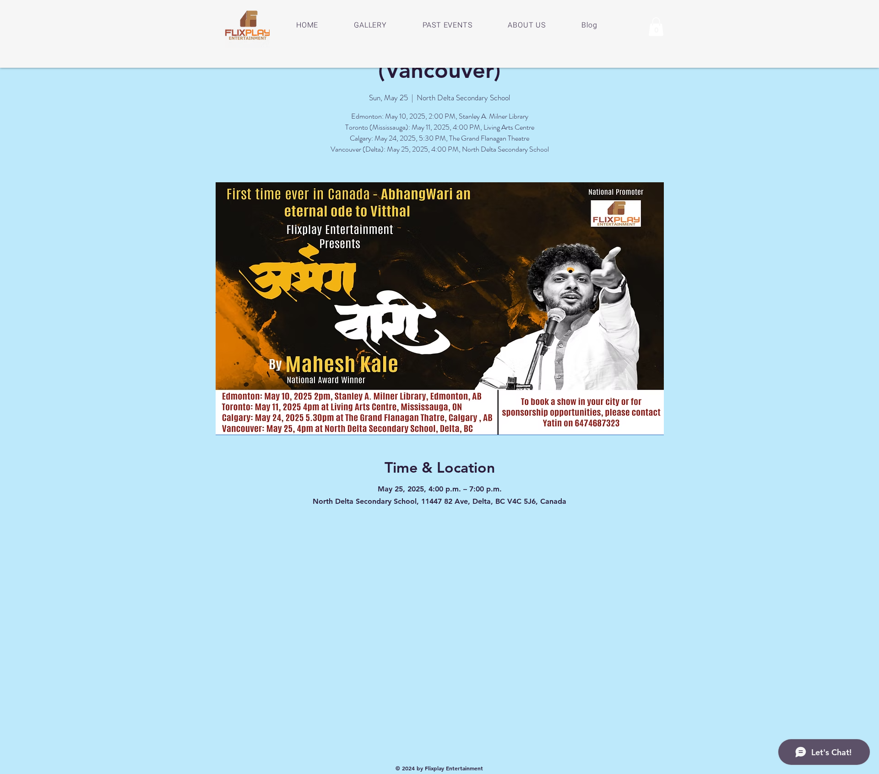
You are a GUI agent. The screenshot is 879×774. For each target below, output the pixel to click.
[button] (656, 26)
